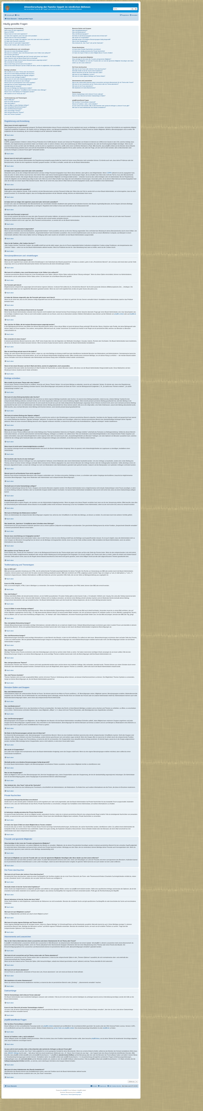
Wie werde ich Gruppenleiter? (80, 37)
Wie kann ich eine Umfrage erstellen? (15, 77)
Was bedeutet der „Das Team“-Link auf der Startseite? (87, 43)
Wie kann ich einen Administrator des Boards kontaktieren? (89, 107)
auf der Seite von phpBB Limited (63, 1028)
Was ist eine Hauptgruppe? (80, 41)
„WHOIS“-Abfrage (13, 1053)
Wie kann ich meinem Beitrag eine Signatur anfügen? (19, 75)
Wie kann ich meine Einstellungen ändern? (16, 51)
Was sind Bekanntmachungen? (13, 108)
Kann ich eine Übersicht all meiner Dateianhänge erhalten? (88, 95)
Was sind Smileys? (9, 103)
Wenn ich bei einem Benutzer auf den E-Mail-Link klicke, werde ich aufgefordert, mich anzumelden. (32, 65)
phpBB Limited (119, 314)
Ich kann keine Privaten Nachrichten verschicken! (86, 49)
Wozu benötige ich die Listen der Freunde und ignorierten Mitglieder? (91, 59)
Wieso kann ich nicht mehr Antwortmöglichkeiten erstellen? (21, 79)
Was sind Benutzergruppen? (80, 34)
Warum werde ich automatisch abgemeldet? (16, 43)
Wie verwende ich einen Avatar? (13, 62)
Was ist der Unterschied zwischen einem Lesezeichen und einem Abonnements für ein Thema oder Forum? (102, 82)
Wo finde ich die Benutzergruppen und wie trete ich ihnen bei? (89, 35)
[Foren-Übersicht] (14, 7)
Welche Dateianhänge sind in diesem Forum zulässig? (87, 94)
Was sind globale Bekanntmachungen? (15, 107)
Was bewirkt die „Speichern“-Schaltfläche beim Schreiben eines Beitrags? (25, 90)
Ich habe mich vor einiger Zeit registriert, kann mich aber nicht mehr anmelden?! (27, 39)
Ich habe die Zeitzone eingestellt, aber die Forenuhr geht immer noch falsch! (26, 56)
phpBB (65, 1090)
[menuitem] (17, 15)
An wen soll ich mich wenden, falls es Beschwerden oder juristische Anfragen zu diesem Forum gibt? (100, 105)
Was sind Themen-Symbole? (12, 114)
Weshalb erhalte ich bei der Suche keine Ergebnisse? (87, 70)
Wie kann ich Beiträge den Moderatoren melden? (18, 88)
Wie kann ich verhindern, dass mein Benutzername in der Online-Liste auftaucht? (27, 53)
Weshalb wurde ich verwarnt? (12, 86)
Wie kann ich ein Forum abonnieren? (82, 86)
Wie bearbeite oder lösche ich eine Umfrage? (17, 81)
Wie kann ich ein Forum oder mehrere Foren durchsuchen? (89, 69)
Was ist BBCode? (9, 99)
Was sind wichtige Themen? (12, 110)
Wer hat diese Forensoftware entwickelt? (84, 102)
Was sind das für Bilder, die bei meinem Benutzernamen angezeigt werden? (25, 60)
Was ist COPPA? (9, 32)
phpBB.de (133, 314)
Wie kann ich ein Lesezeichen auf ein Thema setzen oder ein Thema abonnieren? (95, 84)
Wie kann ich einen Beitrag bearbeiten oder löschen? (19, 73)
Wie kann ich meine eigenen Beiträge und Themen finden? (88, 76)
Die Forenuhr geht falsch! (11, 54)
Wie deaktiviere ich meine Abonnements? (84, 87)
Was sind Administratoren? (79, 30)
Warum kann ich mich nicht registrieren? (15, 34)
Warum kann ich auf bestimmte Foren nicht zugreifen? (19, 82)
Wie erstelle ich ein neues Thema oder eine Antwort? (19, 71)
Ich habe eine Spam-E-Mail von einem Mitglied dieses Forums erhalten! (92, 53)
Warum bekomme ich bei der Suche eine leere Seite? (87, 72)
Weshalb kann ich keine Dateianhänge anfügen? (18, 84)
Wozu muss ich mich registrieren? (14, 30)
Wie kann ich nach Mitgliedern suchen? (83, 74)
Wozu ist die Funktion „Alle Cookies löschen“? (17, 45)
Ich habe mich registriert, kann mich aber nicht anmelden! (20, 35)
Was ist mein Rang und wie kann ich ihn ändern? (18, 63)
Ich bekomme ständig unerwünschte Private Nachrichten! (88, 51)
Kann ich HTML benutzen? (12, 101)
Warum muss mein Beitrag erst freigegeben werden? (19, 91)
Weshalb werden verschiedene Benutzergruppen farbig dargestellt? (91, 39)
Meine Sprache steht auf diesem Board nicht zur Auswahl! (20, 58)
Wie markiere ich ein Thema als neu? (14, 93)
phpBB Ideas (95, 1038)
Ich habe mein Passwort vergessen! (14, 41)
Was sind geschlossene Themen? (14, 112)
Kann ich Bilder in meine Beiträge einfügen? (16, 105)
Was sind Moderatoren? (79, 32)
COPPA (109, 173)
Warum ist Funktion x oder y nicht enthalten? (85, 104)
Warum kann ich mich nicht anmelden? (15, 37)
